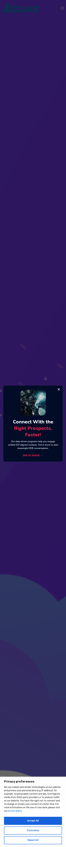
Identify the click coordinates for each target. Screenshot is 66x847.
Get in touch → (33, 455)
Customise (33, 830)
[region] (33, 812)
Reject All (33, 840)
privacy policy (15, 811)
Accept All (33, 820)
